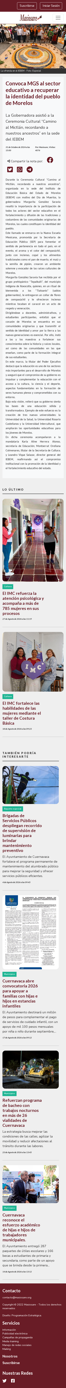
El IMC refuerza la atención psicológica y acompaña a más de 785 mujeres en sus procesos (23, 603)
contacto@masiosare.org (16, 1297)
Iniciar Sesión (51, 6)
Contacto (11, 1290)
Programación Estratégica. (27, 1315)
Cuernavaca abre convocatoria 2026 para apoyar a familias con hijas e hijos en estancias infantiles (20, 993)
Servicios (11, 1322)
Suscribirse (27, 6)
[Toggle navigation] (58, 18)
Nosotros (9, 1356)
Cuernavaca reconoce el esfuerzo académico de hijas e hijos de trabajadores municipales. (21, 1227)
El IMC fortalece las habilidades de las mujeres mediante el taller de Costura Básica (21, 713)
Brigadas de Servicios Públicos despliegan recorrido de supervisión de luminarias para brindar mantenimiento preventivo (22, 833)
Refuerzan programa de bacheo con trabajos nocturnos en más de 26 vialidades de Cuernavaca (22, 1113)
